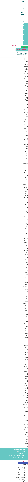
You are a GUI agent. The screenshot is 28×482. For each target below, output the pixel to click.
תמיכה (23, 16)
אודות (23, 3)
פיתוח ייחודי (23, 9)
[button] (23, 463)
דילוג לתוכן (25, 461)
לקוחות (22, 18)
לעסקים (23, 13)
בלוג (23, 23)
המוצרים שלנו (23, 20)
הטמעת (23, 5)
